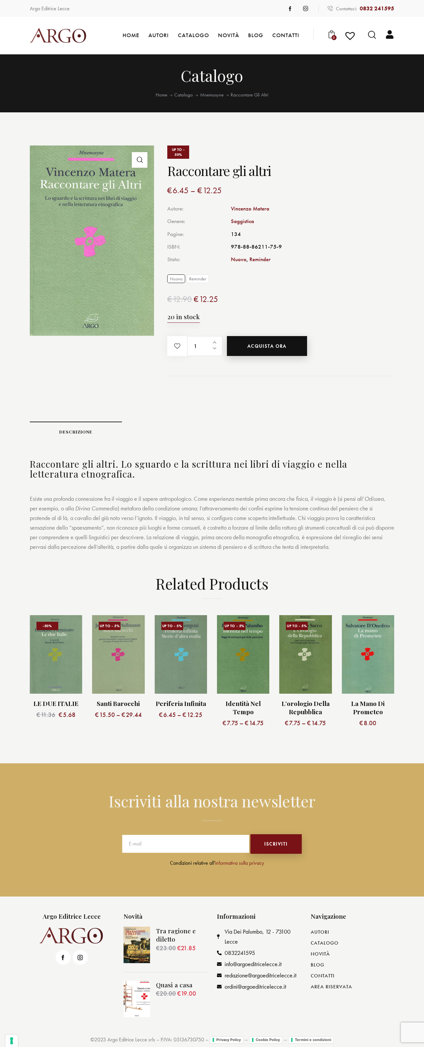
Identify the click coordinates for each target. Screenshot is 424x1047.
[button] (177, 346)
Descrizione (75, 432)
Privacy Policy (228, 1039)
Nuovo (238, 259)
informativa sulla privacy (239, 862)
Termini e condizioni (313, 1039)
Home (161, 95)
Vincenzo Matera (250, 208)
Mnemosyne (212, 95)
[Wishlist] (351, 37)
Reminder (260, 259)
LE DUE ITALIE (56, 703)
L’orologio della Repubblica (306, 707)
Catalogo (183, 95)
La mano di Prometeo (368, 707)
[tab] (76, 431)
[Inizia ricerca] (372, 34)
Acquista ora (267, 346)
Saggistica (242, 221)
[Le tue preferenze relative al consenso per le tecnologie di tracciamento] (11, 1040)
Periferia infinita (181, 703)
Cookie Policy (268, 1039)
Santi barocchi (118, 703)
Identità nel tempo (243, 707)
